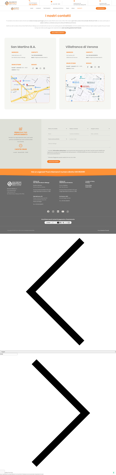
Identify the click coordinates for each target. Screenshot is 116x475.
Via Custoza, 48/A (63, 196)
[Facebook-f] (33, 68)
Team (67, 8)
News (73, 8)
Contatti (79, 8)
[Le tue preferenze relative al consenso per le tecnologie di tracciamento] (113, 472)
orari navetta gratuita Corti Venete (71, 28)
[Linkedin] (44, 68)
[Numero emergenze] (29, 0)
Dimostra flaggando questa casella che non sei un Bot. (62, 157)
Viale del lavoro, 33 (37, 196)
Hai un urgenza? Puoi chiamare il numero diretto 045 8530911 (58, 172)
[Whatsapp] (67, 211)
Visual (103, 230)
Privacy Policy (88, 185)
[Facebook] (48, 211)
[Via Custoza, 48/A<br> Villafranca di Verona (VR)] (100, 1)
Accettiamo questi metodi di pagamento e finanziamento (58, 219)
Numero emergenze (33, 3)
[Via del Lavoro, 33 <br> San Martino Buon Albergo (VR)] (74, 1)
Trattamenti (46, 8)
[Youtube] (36, 68)
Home (31, 8)
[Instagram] (40, 68)
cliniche (38, 8)
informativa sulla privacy (59, 150)
